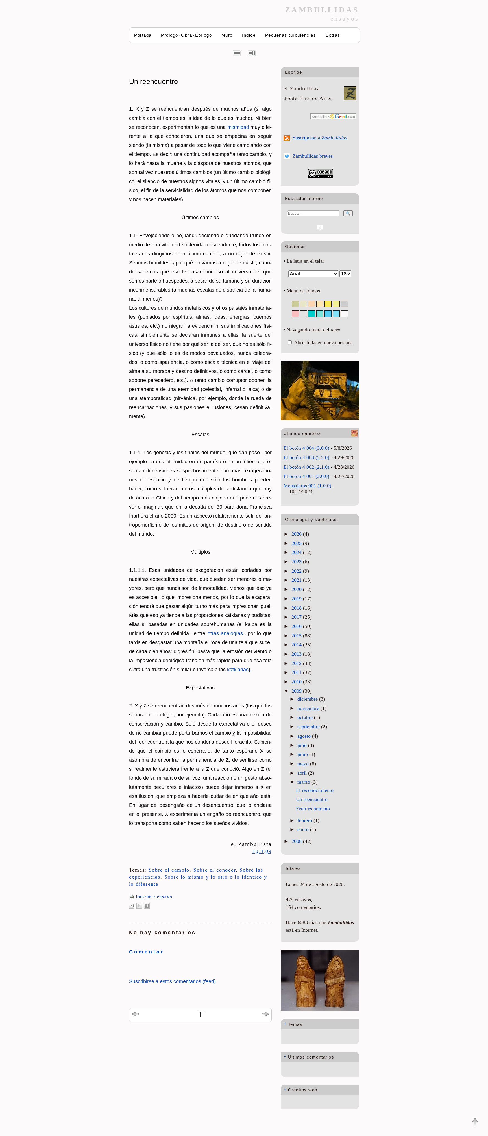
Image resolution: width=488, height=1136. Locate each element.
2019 (297, 598)
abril (302, 773)
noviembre (309, 708)
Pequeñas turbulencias (290, 35)
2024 (297, 552)
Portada (143, 35)
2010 (297, 682)
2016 (297, 626)
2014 (297, 645)
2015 (297, 635)
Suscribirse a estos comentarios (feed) (172, 981)
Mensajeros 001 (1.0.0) (307, 485)
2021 (297, 580)
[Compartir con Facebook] (147, 906)
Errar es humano (313, 808)
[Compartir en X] (139, 906)
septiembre (309, 726)
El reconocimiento (315, 790)
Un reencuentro (153, 81)
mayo (303, 763)
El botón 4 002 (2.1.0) (306, 467)
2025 (297, 543)
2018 (297, 608)
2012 (297, 663)
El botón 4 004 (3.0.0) (306, 448)
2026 (297, 534)
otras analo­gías (225, 633)
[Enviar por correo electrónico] (131, 906)
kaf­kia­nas (238, 669)
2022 (297, 571)
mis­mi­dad (238, 127)
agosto (304, 736)
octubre (305, 717)
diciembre (308, 699)
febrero (305, 820)
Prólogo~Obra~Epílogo (186, 35)
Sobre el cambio (169, 870)
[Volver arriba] (475, 1122)
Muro (227, 35)
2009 (297, 691)
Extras (333, 35)
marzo (304, 782)
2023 (297, 561)
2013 (297, 654)
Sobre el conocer (214, 870)
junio (303, 754)
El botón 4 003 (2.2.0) (306, 457)
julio (302, 745)
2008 (297, 841)
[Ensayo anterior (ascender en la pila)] (135, 1015)
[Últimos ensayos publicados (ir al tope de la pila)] (200, 1016)
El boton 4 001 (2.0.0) (306, 476)
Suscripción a (320, 137)
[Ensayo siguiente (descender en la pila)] (265, 1015)
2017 (297, 617)
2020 (297, 589)
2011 (297, 672)
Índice (249, 35)
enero (303, 829)
